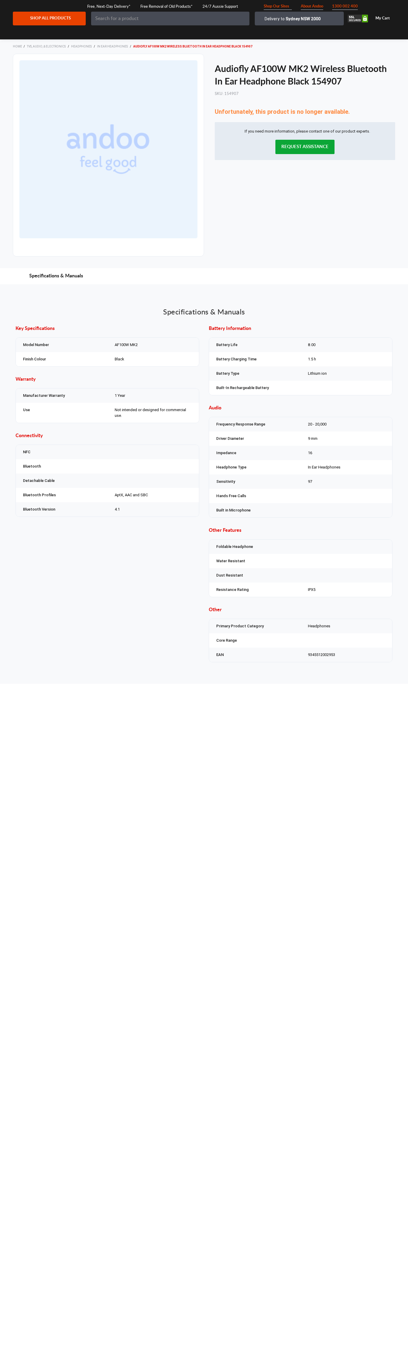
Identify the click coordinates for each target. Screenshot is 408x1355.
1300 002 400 (345, 6)
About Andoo (312, 6)
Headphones (81, 46)
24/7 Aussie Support (220, 7)
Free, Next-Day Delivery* (109, 7)
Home (17, 46)
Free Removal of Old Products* (166, 7)
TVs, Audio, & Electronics (46, 46)
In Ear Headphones (112, 46)
